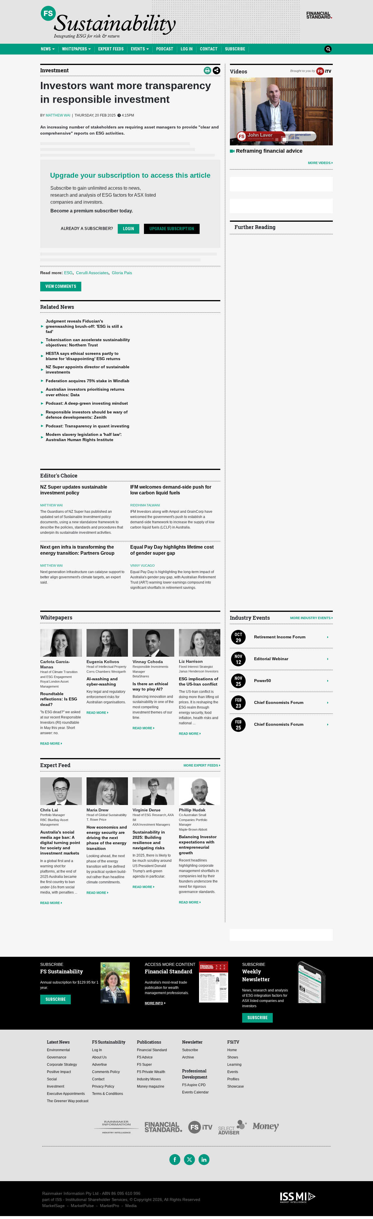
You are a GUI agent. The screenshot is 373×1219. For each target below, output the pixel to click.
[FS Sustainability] (108, 22)
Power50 (262, 680)
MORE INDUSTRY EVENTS (310, 618)
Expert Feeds (111, 49)
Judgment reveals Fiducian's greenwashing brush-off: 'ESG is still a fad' (84, 326)
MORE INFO (154, 1003)
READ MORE (50, 743)
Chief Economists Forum (278, 702)
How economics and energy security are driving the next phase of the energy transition (107, 838)
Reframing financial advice (269, 151)
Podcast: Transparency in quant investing (87, 426)
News (46, 49)
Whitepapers (75, 49)
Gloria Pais (122, 272)
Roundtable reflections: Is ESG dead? (58, 699)
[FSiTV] (323, 71)
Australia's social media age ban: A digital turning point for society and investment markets (60, 843)
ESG (68, 272)
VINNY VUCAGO (142, 565)
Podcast (164, 49)
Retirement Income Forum (279, 637)
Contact (209, 49)
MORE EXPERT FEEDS (201, 765)
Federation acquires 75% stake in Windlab (87, 380)
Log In (187, 49)
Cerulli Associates (92, 272)
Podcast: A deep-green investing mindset (87, 403)
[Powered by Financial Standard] (319, 15)
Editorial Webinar (271, 658)
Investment (54, 70)
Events (138, 49)
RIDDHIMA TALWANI (145, 505)
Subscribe (235, 49)
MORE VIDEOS (319, 163)
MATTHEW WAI (58, 115)
